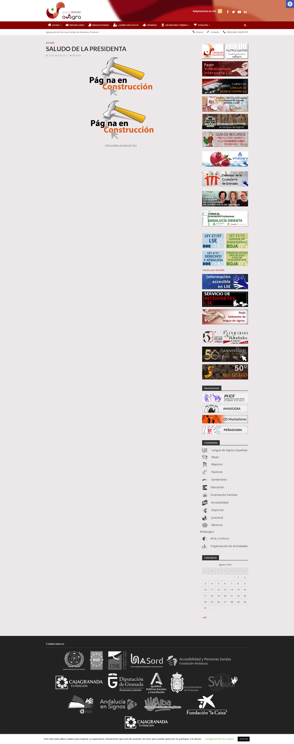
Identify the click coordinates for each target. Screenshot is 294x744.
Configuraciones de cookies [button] (219, 738)
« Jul (204, 617)
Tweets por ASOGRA (213, 270)
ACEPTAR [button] (243, 739)
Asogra (50, 42)
